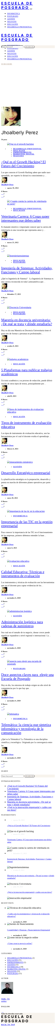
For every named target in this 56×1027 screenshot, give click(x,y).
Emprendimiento (22, 152)
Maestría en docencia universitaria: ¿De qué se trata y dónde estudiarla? (29, 803)
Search (29, 47)
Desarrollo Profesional (19, 27)
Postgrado (12, 16)
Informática (13, 14)
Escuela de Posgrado (17, 5)
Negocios (11, 22)
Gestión (11, 19)
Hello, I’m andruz (5, 1000)
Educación (12, 24)
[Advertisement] (28, 77)
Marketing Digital (23, 154)
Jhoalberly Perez (7, 184)
